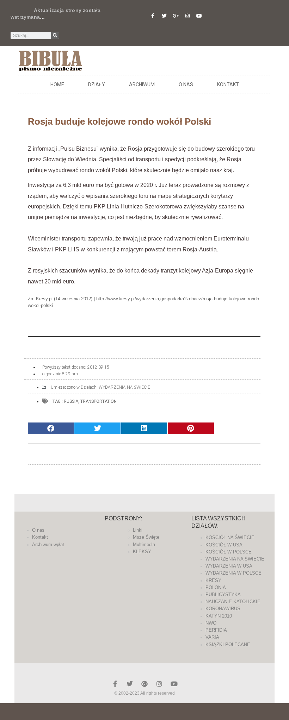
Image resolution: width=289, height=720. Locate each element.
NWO (210, 623)
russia (71, 401)
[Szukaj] (55, 35)
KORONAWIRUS (222, 608)
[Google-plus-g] (176, 16)
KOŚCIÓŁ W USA (223, 544)
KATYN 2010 (218, 616)
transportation (98, 401)
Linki (137, 530)
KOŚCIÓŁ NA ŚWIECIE (229, 537)
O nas (186, 84)
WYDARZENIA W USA (228, 566)
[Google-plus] (144, 684)
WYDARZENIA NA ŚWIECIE (124, 387)
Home (57, 84)
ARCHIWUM (142, 84)
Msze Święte (146, 537)
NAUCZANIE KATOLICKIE (232, 601)
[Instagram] (187, 16)
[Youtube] (199, 16)
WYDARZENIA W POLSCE (233, 573)
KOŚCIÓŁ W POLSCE (228, 552)
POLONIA (215, 587)
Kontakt (228, 84)
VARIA (212, 637)
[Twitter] (164, 16)
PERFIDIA (216, 630)
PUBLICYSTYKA (223, 594)
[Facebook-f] (153, 16)
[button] (51, 428)
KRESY (213, 580)
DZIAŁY (96, 84)
